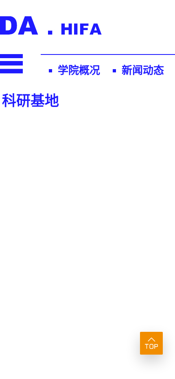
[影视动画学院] (51, 32)
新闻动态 (143, 70)
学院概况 (79, 70)
